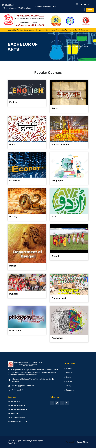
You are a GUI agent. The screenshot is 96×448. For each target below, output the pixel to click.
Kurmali (55, 256)
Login (90, 10)
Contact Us (70, 390)
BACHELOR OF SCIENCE (16, 406)
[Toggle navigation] (77, 4)
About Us (69, 373)
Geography (57, 180)
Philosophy (15, 330)
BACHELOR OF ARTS (15, 402)
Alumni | (56, 6)
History (13, 216)
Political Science (60, 144)
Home (66, 47)
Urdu (54, 216)
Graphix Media (82, 442)
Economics (14, 180)
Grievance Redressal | (43, 6)
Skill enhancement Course (17, 422)
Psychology (57, 338)
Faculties (69, 368)
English (13, 102)
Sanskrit (56, 108)
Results (68, 377)
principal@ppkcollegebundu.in (23, 386)
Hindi (12, 144)
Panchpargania (59, 298)
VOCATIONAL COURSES (16, 418)
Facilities (69, 381)
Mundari (13, 294)
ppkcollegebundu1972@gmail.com (18, 8)
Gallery (68, 386)
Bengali (13, 265)
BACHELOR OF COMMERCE (17, 410)
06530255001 (10, 5)
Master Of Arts (13, 414)
